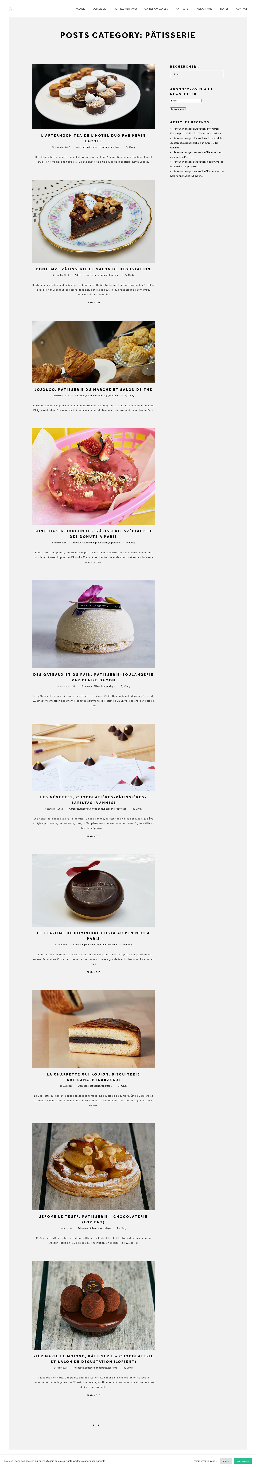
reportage (104, 147)
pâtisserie (92, 147)
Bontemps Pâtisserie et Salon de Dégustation (93, 269)
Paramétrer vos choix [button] (205, 1460)
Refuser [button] (226, 1461)
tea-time (115, 147)
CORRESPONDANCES (156, 8)
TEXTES (224, 8)
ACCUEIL (80, 8)
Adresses (81, 147)
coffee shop (90, 542)
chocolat (84, 808)
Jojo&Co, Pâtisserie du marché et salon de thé (93, 389)
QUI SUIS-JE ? (100, 8)
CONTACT (241, 8)
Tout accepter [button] (243, 1461)
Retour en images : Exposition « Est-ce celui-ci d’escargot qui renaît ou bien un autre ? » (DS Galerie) (196, 143)
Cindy (132, 147)
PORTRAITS (182, 8)
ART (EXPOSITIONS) (126, 8)
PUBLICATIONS (204, 8)
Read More (93, 303)
